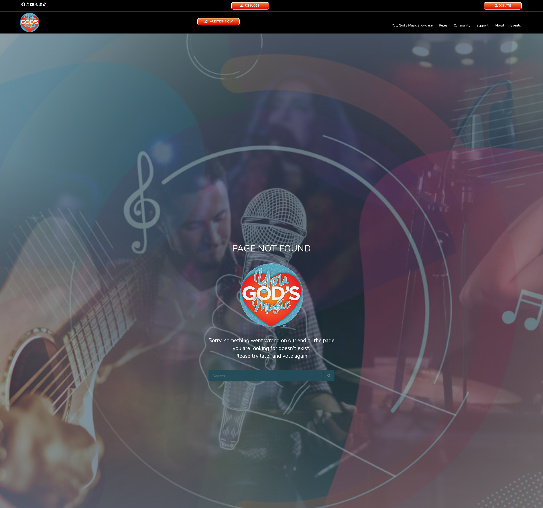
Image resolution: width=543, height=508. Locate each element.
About (499, 25)
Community (462, 25)
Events (515, 25)
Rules (443, 25)
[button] (23, 4)
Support (482, 25)
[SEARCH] (329, 376)
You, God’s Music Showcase (412, 25)
